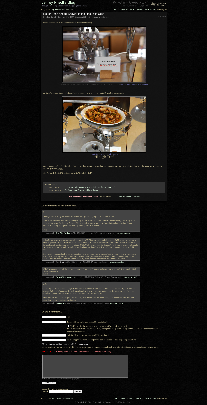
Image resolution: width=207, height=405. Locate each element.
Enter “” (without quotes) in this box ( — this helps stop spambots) (101, 340)
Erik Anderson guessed (56, 93)
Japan (114, 196)
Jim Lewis (60, 303)
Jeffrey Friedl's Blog (58, 2)
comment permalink (124, 233)
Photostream (161, 5)
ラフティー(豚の (53, 168)
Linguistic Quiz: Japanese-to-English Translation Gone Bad (90, 187)
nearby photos (143, 84)
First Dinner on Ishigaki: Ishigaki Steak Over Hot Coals (140, 9)
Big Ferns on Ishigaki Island (57, 9)
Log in (129, 402)
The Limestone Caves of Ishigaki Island (81, 190)
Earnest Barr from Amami (66, 277)
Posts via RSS (98, 402)
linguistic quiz (70, 22)
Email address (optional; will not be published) (87, 322)
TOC (153, 5)
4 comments (162, 16)
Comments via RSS (124, 197)
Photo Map (162, 3)
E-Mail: (45, 391)
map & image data (128, 84)
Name (68, 317)
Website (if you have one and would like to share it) (88, 335)
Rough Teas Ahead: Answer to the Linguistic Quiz (73, 13)
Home (154, 3)
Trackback (136, 197)
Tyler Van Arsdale (63, 233)
